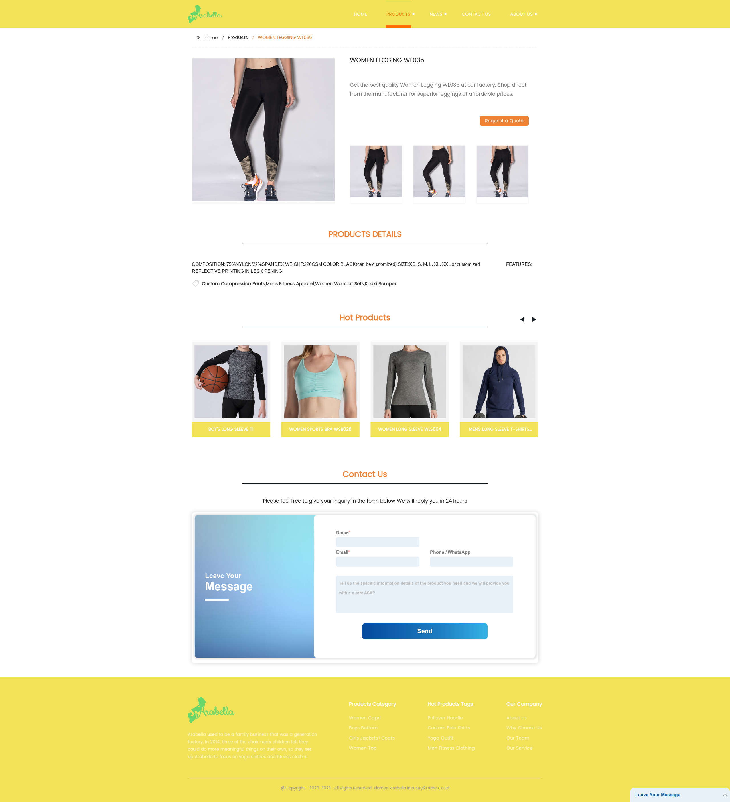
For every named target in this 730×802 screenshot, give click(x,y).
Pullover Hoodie (445, 718)
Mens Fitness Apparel (290, 283)
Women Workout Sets (339, 283)
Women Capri (365, 718)
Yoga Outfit (440, 738)
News (436, 14)
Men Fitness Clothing (451, 748)
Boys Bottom (363, 728)
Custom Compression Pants (233, 283)
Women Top (363, 748)
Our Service (519, 748)
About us (521, 14)
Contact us (476, 14)
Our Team (517, 738)
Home (360, 14)
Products (398, 14)
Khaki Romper (380, 283)
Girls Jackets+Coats (372, 738)
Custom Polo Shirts (449, 728)
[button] (522, 319)
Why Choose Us (524, 728)
